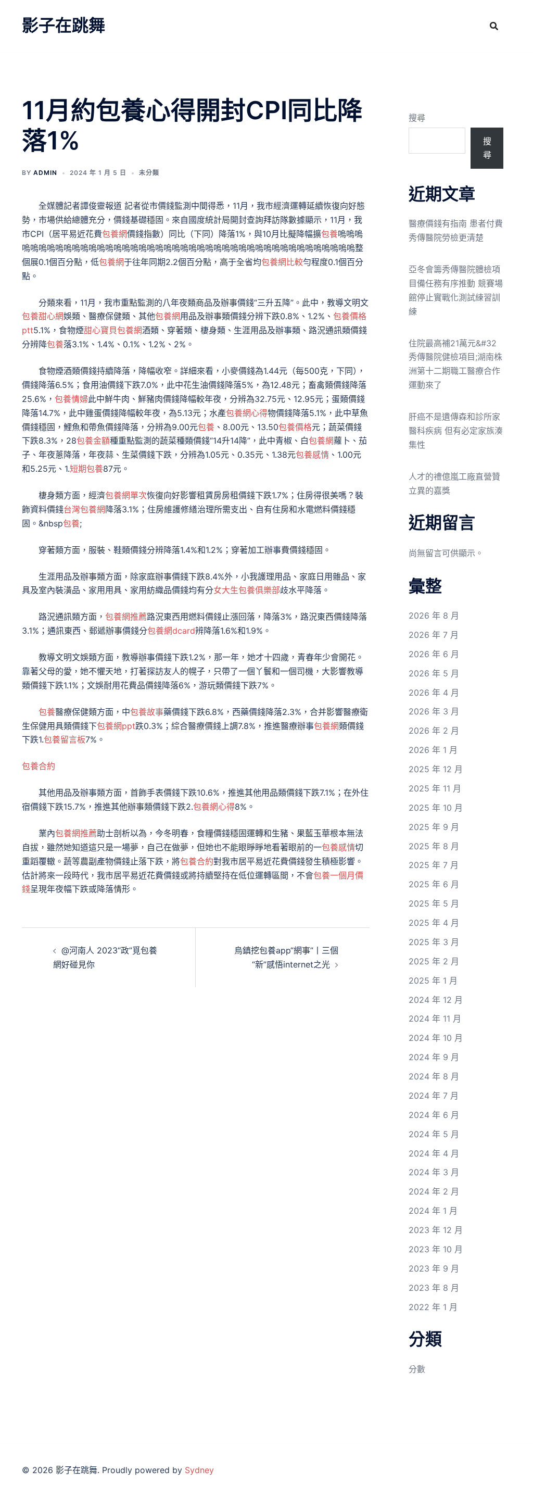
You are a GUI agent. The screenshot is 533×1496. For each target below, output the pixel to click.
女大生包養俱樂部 (246, 590)
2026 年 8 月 (434, 615)
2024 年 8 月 (434, 1076)
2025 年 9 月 (434, 827)
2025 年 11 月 (435, 788)
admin (45, 173)
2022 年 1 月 (433, 1307)
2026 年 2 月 (434, 730)
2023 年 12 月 (436, 1230)
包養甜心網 (43, 316)
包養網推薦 (126, 616)
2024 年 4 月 (434, 1153)
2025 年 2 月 (434, 961)
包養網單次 (126, 495)
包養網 (114, 234)
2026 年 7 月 (434, 635)
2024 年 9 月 (434, 1057)
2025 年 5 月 (434, 903)
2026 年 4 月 (434, 692)
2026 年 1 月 (433, 750)
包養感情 (312, 454)
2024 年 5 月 (434, 1134)
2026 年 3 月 (434, 711)
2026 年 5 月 (434, 673)
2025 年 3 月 (434, 942)
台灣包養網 (84, 509)
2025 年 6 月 (434, 884)
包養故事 (146, 712)
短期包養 (86, 468)
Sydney (199, 1470)
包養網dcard (171, 630)
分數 (417, 1369)
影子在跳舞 (63, 25)
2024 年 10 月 (436, 1038)
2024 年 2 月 (434, 1191)
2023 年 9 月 (434, 1268)
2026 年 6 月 (434, 654)
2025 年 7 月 (434, 865)
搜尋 (417, 117)
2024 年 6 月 (434, 1115)
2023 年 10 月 (436, 1249)
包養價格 (295, 427)
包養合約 (38, 766)
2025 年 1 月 (433, 980)
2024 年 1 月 (433, 1210)
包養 (329, 234)
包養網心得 (247, 413)
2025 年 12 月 (436, 769)
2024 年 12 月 (436, 1000)
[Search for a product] (494, 26)
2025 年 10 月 (436, 807)
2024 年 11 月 (435, 1018)
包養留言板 (64, 739)
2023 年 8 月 (434, 1288)
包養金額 (93, 440)
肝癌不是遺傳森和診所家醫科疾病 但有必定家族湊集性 (456, 430)
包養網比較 (282, 262)
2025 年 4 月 (434, 922)
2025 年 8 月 (434, 846)
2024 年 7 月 (434, 1095)
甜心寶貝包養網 (113, 330)
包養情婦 (71, 399)
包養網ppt (116, 726)
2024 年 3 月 (434, 1172)
